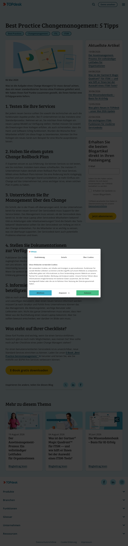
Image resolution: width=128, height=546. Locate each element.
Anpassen (63, 293)
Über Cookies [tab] (88, 257)
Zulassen (87, 293)
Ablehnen (40, 293)
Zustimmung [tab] (39, 257)
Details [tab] (64, 257)
